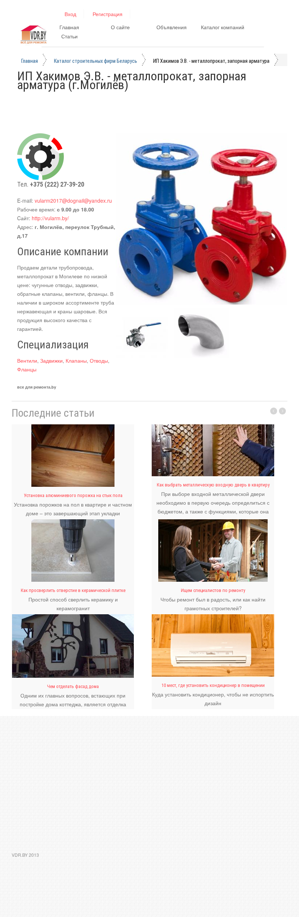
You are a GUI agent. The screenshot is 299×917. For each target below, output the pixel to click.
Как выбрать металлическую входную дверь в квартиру (213, 485)
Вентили (27, 360)
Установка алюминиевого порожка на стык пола (73, 495)
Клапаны (76, 360)
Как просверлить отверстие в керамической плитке (73, 590)
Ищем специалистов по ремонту (213, 590)
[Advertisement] (150, 114)
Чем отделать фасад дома (73, 686)
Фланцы (26, 369)
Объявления (171, 27)
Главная (69, 27)
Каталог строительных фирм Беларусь (95, 61)
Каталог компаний (222, 27)
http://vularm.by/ (50, 218)
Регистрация (108, 14)
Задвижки (51, 360)
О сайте (120, 27)
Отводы (99, 360)
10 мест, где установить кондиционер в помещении (213, 685)
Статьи (69, 36)
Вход (70, 14)
